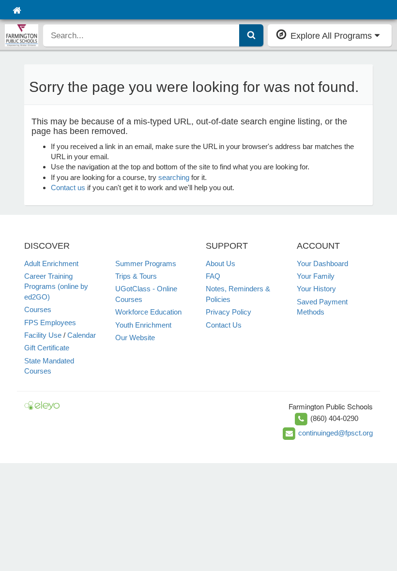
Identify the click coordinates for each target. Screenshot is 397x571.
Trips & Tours (136, 276)
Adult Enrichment (51, 263)
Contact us (68, 187)
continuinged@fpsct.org (335, 433)
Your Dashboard (322, 263)
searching (173, 177)
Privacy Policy (228, 312)
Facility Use (42, 335)
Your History (316, 289)
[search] (141, 35)
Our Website (135, 337)
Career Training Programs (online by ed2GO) (56, 286)
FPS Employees (50, 322)
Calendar (81, 335)
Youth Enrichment (143, 325)
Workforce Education (148, 312)
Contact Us (224, 325)
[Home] (17, 9)
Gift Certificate (46, 348)
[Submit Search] (251, 35)
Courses (37, 309)
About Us (220, 263)
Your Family (316, 276)
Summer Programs (145, 263)
